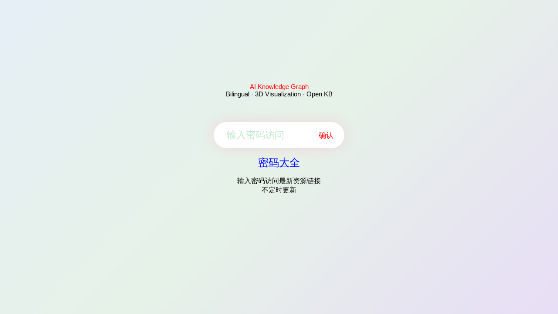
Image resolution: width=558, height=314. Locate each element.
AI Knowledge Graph (279, 86)
